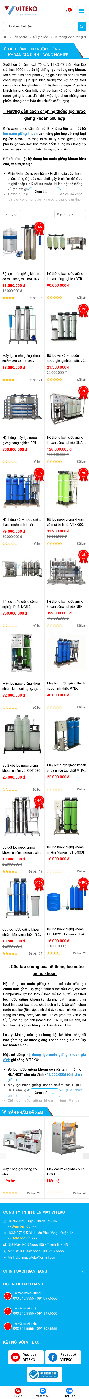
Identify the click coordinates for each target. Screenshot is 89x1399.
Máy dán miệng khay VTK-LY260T (66, 1171)
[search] (82, 26)
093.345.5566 (30, 1251)
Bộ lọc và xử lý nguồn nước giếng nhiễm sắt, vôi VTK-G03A (66, 358)
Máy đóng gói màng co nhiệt (19, 1171)
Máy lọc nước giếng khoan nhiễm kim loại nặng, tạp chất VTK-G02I (21, 686)
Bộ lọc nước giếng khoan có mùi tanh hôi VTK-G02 (65, 522)
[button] (86, 1156)
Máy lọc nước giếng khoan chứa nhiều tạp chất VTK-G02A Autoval (66, 768)
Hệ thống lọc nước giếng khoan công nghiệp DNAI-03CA (66, 440)
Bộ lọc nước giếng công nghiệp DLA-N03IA (20, 604)
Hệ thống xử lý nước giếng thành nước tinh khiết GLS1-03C (21, 523)
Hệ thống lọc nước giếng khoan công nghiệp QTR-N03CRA (65, 276)
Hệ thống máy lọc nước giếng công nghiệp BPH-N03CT (20, 441)
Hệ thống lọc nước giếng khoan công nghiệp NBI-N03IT (65, 604)
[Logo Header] (22, 11)
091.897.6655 (53, 1251)
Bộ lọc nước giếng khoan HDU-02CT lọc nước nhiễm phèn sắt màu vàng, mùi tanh (67, 932)
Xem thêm (42, 192)
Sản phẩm (20, 37)
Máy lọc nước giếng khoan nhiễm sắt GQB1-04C (21, 358)
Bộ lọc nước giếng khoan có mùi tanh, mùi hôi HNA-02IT (21, 277)
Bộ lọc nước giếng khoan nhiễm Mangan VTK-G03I (65, 849)
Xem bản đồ (21, 1226)
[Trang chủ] (5, 37)
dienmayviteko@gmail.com (36, 1257)
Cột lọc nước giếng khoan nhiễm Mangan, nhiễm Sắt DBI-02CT (21, 932)
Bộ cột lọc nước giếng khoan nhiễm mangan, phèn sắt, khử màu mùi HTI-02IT (22, 850)
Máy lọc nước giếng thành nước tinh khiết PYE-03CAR (66, 686)
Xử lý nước (40, 37)
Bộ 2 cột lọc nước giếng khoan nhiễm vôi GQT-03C (21, 768)
